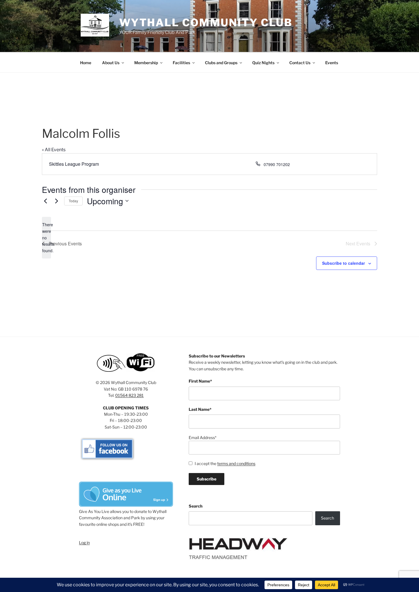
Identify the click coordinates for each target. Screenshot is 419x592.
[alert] (46, 237)
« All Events (54, 149)
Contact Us (299, 62)
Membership (146, 62)
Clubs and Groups (221, 62)
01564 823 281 (129, 395)
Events (331, 62)
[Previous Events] (45, 200)
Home (85, 62)
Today (73, 200)
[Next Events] (56, 200)
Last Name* (200, 409)
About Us (110, 62)
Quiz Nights (263, 62)
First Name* (200, 381)
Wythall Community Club (205, 22)
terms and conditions (236, 463)
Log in (84, 542)
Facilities (181, 62)
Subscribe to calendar (343, 263)
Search (195, 506)
